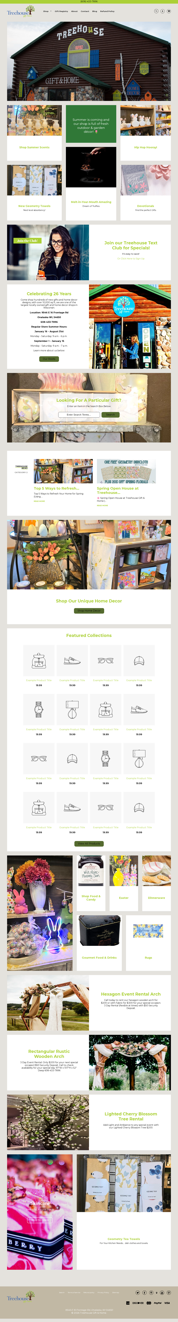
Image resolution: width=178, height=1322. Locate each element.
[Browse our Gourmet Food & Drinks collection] (99, 945)
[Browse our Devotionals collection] (145, 194)
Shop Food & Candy (91, 898)
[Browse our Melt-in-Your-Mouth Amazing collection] (91, 186)
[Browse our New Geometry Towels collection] (34, 194)
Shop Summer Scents (34, 147)
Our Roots (49, 358)
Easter (123, 898)
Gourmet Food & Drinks (99, 957)
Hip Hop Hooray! (145, 147)
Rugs (148, 957)
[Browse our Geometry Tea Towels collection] (124, 1211)
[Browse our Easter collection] (124, 885)
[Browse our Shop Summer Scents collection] (34, 135)
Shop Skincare (40, 1220)
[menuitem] (47, 11)
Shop (46, 11)
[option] (89, 61)
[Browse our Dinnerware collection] (156, 885)
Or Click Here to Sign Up (130, 258)
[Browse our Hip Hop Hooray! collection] (145, 135)
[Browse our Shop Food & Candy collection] (91, 885)
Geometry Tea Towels (124, 1239)
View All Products (89, 843)
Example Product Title (39, 680)
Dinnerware (156, 898)
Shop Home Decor (89, 610)
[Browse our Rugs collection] (148, 945)
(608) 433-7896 (89, 1)
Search (110, 414)
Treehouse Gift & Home (93, 1313)
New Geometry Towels (34, 206)
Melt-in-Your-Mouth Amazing (91, 202)
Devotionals (145, 206)
